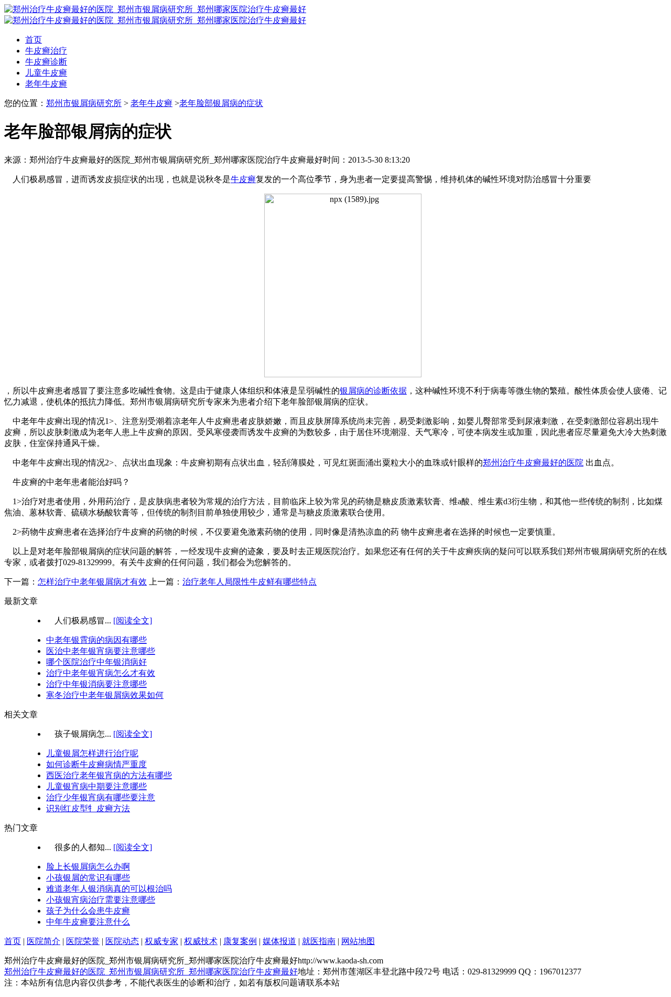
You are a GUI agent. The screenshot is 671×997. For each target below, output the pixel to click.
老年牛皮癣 (46, 83)
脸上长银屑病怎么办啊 (88, 866)
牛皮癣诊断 (46, 61)
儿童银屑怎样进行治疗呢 (92, 753)
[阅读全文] (132, 620)
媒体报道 (279, 941)
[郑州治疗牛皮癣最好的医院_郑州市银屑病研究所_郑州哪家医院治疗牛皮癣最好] (155, 9)
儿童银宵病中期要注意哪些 (96, 786)
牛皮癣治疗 (46, 50)
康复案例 (240, 941)
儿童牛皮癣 (46, 72)
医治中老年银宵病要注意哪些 (100, 650)
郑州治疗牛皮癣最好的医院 (533, 462)
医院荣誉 (83, 941)
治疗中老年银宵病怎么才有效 (100, 673)
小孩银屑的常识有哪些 (88, 877)
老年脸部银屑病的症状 (221, 103)
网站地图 (358, 941)
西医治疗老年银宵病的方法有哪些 (109, 775)
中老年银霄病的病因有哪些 (96, 639)
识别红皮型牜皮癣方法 (88, 808)
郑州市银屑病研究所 (84, 103)
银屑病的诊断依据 (373, 390)
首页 (33, 39)
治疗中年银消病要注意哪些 (96, 684)
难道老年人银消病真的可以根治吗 (109, 888)
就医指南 (319, 941)
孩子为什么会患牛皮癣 (88, 910)
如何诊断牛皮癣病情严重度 (96, 764)
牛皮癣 (243, 179)
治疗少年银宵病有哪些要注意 (100, 797)
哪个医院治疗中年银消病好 (96, 661)
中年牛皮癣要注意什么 (88, 921)
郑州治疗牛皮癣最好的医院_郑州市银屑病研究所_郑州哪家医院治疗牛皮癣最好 (151, 971)
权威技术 (201, 941)
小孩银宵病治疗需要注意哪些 (100, 899)
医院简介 (43, 941)
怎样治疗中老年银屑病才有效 (92, 581)
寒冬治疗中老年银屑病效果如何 (105, 695)
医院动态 (122, 941)
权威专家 (161, 941)
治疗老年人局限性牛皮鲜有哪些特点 (249, 581)
